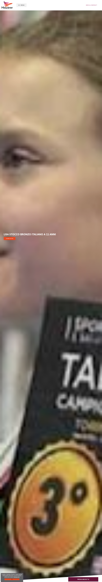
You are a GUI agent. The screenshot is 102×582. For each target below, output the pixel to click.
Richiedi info (17, 577)
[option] (51, 291)
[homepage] (7, 5)
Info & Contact (91, 5)
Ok (12, 579)
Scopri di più (9, 238)
